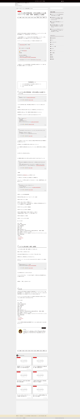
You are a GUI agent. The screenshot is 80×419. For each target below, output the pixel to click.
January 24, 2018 (31, 124)
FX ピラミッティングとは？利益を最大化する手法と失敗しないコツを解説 (57, 15)
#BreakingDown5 (22, 44)
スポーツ (52, 44)
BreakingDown (19, 11)
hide (34, 82)
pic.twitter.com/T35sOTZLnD (40, 165)
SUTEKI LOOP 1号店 (40, 1)
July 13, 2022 (39, 59)
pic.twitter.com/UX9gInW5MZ (32, 265)
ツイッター (20, 236)
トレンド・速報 (53, 46)
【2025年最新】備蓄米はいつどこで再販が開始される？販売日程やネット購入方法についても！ (57, 26)
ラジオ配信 (52, 52)
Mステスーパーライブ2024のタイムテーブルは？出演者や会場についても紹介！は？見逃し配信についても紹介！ (57, 30)
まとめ (23, 86)
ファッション (53, 50)
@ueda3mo (25, 50)
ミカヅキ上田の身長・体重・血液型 (27, 85)
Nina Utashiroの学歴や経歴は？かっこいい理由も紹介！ (57, 22)
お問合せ (16, 3)
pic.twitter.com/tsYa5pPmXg (36, 187)
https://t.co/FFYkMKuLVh (23, 57)
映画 (51, 54)
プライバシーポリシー (18, 5)
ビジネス (52, 48)
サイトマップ (17, 4)
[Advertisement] (32, 26)
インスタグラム (20, 237)
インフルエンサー (53, 42)
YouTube (19, 319)
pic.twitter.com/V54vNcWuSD (32, 57)
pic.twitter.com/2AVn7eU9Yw (31, 97)
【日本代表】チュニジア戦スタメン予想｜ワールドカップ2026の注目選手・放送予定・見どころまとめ (57, 18)
